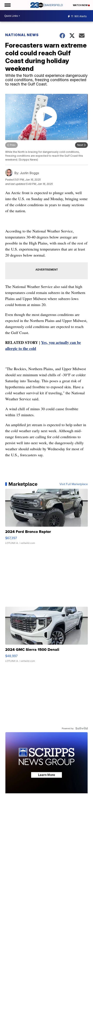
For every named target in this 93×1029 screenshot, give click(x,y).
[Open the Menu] (7, 5)
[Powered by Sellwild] (81, 728)
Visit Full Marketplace (73, 484)
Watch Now (80, 5)
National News (22, 35)
